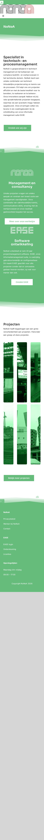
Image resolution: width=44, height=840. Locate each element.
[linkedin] (1, 2)
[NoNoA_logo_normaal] (17, 5)
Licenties (7, 554)
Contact (6, 529)
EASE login (8, 544)
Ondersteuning (9, 549)
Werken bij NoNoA (11, 524)
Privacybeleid (9, 519)
